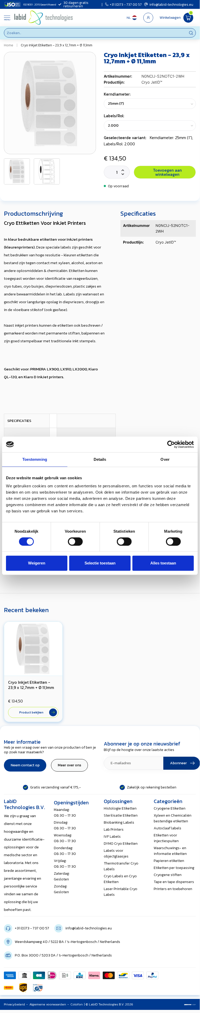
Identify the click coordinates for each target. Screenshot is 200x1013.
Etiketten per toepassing (174, 868)
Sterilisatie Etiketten (121, 815)
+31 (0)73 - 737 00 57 (126, 4)
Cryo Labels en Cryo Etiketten (120, 879)
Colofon (76, 1004)
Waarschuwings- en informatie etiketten (170, 850)
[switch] (75, 541)
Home (8, 45)
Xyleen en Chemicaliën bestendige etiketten (172, 818)
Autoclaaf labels (167, 828)
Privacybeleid (14, 1004)
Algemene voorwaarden (47, 1004)
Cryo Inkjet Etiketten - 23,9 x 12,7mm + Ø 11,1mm (56, 45)
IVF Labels (112, 836)
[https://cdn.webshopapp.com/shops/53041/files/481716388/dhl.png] (8, 987)
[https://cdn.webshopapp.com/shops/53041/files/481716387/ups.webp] (23, 987)
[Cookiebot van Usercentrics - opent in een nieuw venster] (171, 444)
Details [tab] (100, 459)
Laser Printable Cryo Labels (120, 891)
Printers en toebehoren (173, 889)
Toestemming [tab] (34, 459)
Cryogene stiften (168, 875)
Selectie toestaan (100, 563)
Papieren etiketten (169, 860)
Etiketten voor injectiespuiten (166, 838)
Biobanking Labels (119, 822)
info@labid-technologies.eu (171, 4)
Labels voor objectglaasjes (116, 853)
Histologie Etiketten (120, 808)
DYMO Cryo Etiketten (121, 843)
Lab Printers (114, 829)
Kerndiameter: (117, 94)
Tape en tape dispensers (174, 882)
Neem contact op (25, 765)
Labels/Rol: (114, 116)
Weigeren (36, 563)
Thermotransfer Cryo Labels (121, 866)
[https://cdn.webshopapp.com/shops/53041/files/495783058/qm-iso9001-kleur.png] (37, 987)
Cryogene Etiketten (169, 808)
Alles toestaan (163, 563)
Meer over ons (69, 765)
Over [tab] (164, 459)
